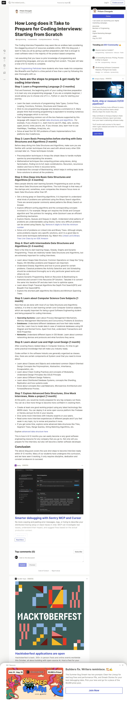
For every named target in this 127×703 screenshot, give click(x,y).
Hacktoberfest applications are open (40, 653)
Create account (117, 3)
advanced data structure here (35, 431)
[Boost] (4, 73)
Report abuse (56, 571)
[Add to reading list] (4, 66)
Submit (22, 565)
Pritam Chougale (26, 11)
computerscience (45, 39)
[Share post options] (4, 79)
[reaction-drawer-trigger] (4, 52)
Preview (32, 565)
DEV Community (111, 45)
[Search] (9, 2)
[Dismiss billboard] (122, 665)
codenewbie (32, 39)
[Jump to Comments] (4, 59)
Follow (108, 16)
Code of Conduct (43, 571)
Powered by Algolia (63, 2)
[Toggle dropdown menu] (82, 465)
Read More (20, 540)
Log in (106, 3)
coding (56, 39)
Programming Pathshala (30, 68)
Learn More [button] (98, 134)
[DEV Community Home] (3, 2)
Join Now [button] (94, 690)
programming (21, 39)
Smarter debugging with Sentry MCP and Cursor (48, 518)
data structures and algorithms (59, 120)
